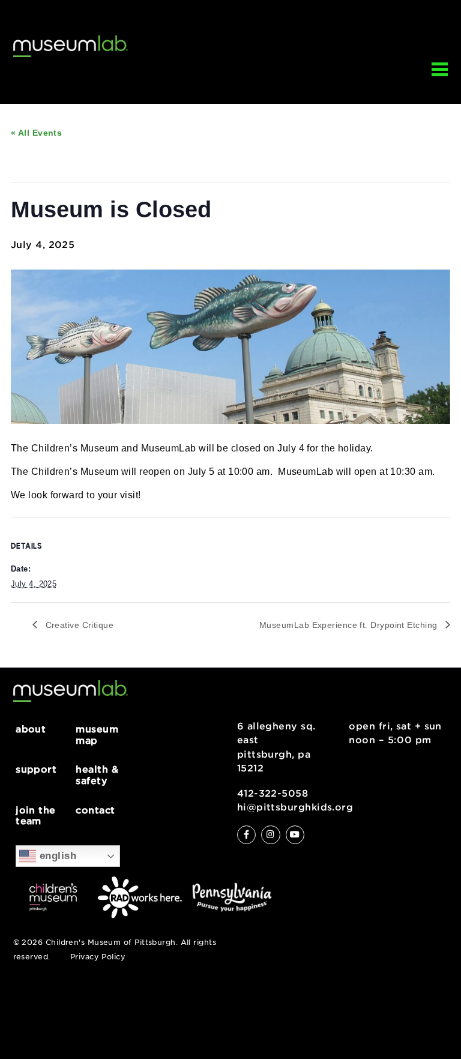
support (36, 769)
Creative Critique (78, 625)
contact (95, 810)
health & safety (97, 775)
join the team (36, 815)
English (56, 855)
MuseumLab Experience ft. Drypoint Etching (349, 625)
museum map (97, 734)
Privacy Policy (97, 957)
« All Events (36, 132)
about (31, 729)
